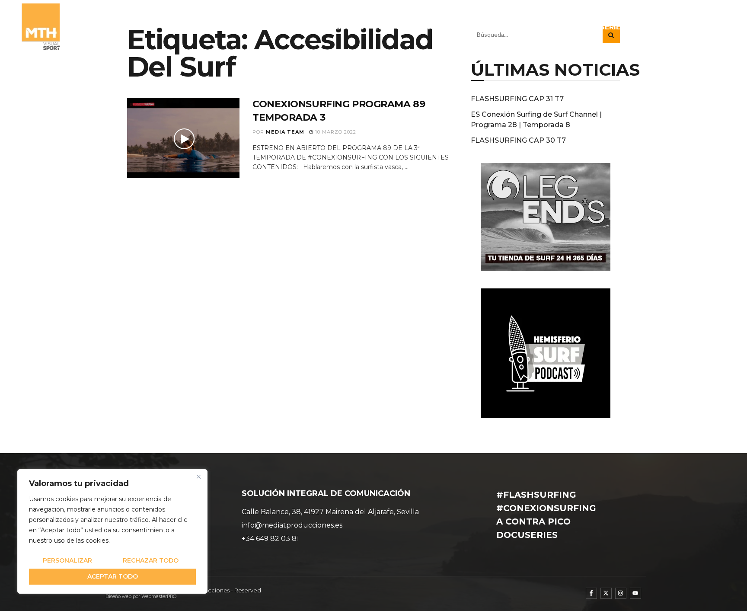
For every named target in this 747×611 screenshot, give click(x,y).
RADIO (547, 27)
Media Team (285, 132)
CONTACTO (703, 27)
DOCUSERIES (601, 27)
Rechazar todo (151, 560)
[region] (112, 531)
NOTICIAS (429, 27)
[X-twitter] (606, 593)
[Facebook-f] (591, 593)
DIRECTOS (654, 27)
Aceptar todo (112, 576)
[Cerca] (198, 476)
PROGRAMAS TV (487, 27)
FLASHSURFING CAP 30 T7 (518, 140)
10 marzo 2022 (334, 132)
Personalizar (67, 560)
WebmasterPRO (158, 596)
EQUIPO (388, 27)
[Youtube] (635, 593)
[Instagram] (620, 593)
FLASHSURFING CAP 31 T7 (517, 99)
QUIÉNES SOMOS (333, 27)
